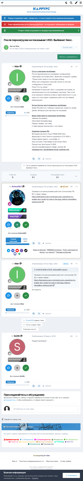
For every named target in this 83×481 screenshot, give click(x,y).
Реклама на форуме (63, 252)
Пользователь (48, 444)
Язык (14, 461)
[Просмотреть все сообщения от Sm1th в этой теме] (33, 386)
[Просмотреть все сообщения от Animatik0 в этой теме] (33, 243)
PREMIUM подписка (54, 250)
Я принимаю (72, 475)
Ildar (17, 46)
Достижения (17, 107)
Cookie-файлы (65, 461)
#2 (72, 186)
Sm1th (17, 336)
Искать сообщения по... (69, 57)
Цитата (48, 159)
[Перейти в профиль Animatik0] (17, 197)
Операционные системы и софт (37, 49)
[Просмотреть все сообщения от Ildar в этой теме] (33, 158)
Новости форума (39, 250)
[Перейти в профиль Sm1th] (17, 347)
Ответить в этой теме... (25, 409)
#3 (72, 264)
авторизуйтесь (10, 400)
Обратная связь (52, 461)
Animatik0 (57, 270)
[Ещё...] (76, 66)
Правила (35, 478)
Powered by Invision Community (41, 469)
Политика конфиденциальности (31, 461)
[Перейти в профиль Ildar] (6, 47)
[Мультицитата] (39, 158)
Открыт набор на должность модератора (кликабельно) (41, 30)
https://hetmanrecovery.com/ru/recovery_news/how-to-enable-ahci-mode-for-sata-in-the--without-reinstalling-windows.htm (54, 199)
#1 (72, 67)
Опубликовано (45, 67)
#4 (71, 336)
